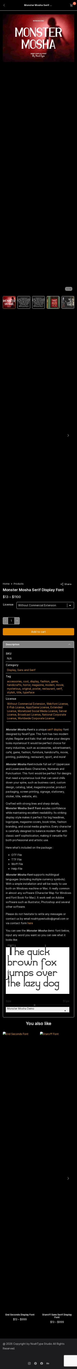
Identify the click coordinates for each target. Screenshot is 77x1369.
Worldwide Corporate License (36, 718)
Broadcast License (29, 714)
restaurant (48, 688)
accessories (14, 681)
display (34, 681)
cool (26, 681)
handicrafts (14, 684)
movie (59, 684)
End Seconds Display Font (20, 1314)
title (18, 692)
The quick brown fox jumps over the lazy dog (33, 970)
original (26, 688)
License (8, 604)
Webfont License (57, 703)
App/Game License (37, 707)
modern (50, 684)
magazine (38, 684)
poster (37, 688)
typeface (28, 692)
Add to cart (38, 631)
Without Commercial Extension (26, 703)
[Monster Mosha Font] (38, 37)
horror (26, 684)
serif (59, 688)
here (30, 923)
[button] (67, 435)
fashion (45, 681)
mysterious (14, 688)
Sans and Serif (26, 670)
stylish (11, 692)
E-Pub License (15, 707)
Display (11, 670)
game (54, 681)
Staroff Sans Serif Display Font (57, 1316)
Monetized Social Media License (37, 711)
